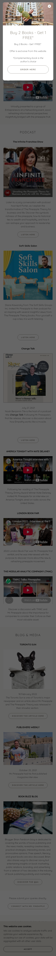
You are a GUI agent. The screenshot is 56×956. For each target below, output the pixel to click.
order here (28, 69)
